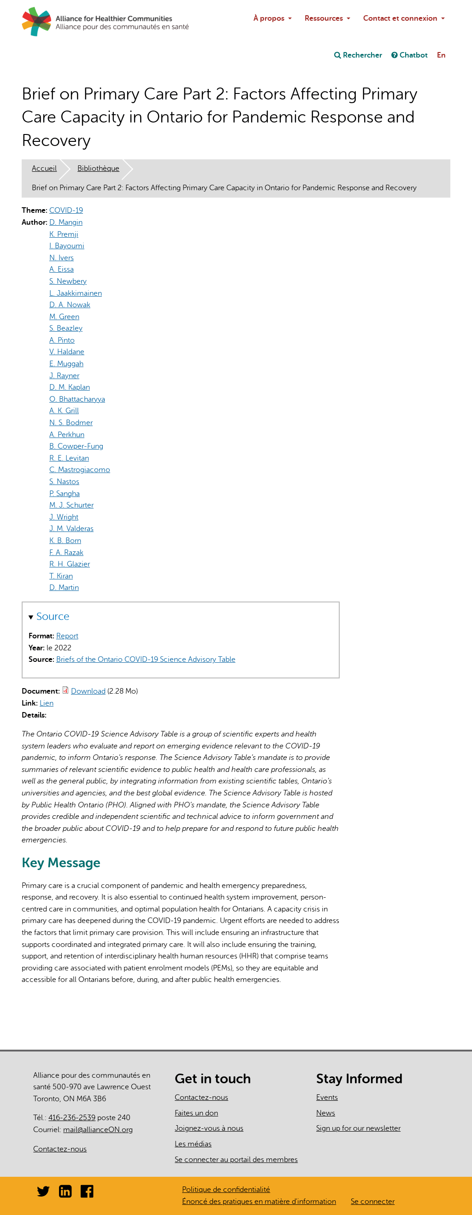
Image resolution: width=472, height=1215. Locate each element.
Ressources (324, 18)
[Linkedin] (65, 1194)
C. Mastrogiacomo (79, 470)
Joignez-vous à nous (209, 1128)
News (325, 1113)
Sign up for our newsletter (358, 1128)
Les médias (193, 1144)
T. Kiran (61, 576)
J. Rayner (64, 376)
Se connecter (373, 1201)
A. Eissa (61, 269)
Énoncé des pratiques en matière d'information (259, 1201)
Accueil (44, 168)
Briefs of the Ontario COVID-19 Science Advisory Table (146, 659)
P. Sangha (64, 494)
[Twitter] (43, 1194)
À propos (269, 18)
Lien (50, 703)
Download (88, 691)
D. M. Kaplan (69, 387)
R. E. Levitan (69, 458)
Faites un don (196, 1113)
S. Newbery (68, 281)
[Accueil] (44, 21)
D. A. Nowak (69, 305)
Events (327, 1097)
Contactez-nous (60, 1149)
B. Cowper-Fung (76, 446)
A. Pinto (62, 340)
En (441, 55)
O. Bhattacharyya (77, 399)
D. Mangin (66, 222)
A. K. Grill (64, 411)
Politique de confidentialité (226, 1190)
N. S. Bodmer (71, 423)
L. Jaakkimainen (75, 293)
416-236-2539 (71, 1118)
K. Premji (63, 234)
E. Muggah (66, 364)
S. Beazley (66, 328)
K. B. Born (65, 541)
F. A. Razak (66, 553)
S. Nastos (64, 482)
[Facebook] (87, 1194)
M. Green (64, 317)
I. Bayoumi (66, 246)
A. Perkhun (66, 435)
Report (67, 636)
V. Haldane (66, 352)
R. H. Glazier (69, 564)
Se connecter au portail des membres (236, 1160)
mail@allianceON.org (101, 1130)
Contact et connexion (400, 18)
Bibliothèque (98, 168)
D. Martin (64, 588)
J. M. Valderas (71, 529)
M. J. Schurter (71, 505)
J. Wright (63, 517)
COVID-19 (66, 210)
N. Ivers (61, 258)
